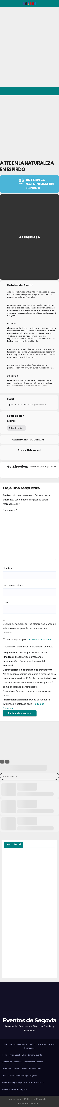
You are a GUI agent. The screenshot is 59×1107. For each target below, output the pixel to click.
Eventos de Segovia (6, 27)
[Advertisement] (29, 126)
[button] (44, 91)
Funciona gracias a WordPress (18, 1044)
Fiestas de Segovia (11, 897)
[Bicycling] (40, 473)
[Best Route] (18, 473)
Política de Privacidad (40, 639)
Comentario (10, 510)
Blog (24, 1055)
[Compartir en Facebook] (11, 456)
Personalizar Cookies (33, 1062)
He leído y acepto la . (29, 639)
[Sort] (7, 761)
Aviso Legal (15, 1055)
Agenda (11, 963)
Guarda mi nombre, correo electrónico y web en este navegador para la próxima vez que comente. (29, 628)
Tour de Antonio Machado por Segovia (19, 1075)
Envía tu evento (35, 1055)
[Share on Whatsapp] (34, 456)
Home (4, 1055)
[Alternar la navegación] (54, 91)
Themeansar (29, 1048)
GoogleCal (37, 439)
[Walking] (35, 473)
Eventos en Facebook (11, 1062)
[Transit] (29, 473)
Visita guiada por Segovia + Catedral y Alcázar (23, 1082)
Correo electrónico (14, 585)
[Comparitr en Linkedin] (23, 456)
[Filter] (2, 761)
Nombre (8, 568)
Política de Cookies (10, 1068)
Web (5, 602)
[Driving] (23, 473)
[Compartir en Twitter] (17, 456)
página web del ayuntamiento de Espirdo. (30, 385)
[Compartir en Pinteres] (29, 456)
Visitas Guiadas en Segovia (14, 1089)
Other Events (15, 428)
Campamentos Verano (14, 865)
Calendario (20, 439)
